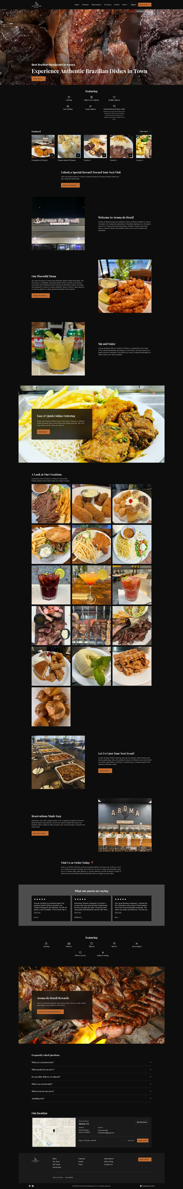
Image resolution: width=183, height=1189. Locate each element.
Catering (85, 5)
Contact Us (108, 1164)
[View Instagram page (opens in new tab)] (33, 1186)
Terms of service (58, 1177)
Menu (77, 5)
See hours (131, 1140)
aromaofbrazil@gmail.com (106, 1133)
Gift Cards (56, 1164)
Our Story (107, 5)
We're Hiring (108, 1161)
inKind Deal (57, 1167)
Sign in (133, 5)
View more (37, 912)
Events (116, 5)
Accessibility (69, 1177)
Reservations (96, 5)
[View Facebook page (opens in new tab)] (30, 1186)
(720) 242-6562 (103, 1130)
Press (80, 1164)
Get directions (142, 1122)
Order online (142, 1140)
